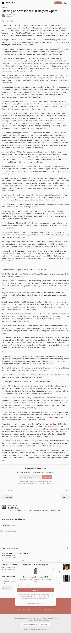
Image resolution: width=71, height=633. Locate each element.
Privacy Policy (22, 596)
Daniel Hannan (13, 557)
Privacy (31, 620)
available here (48, 426)
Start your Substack (30, 624)
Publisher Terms (53, 618)
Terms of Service (45, 594)
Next (63, 497)
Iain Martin (12, 569)
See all (5, 588)
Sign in (66, 3)
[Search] (68, 548)
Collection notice (44, 620)
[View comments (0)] (8, 21)
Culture (4, 7)
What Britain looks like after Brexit (15, 553)
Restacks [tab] (13, 525)
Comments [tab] (6, 525)
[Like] (3, 21)
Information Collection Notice (30, 598)
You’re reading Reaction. (9, 556)
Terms (36, 620)
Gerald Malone (10, 15)
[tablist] (9, 525)
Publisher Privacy (41, 618)
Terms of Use (36, 596)
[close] (53, 568)
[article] (35, 556)
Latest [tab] (8, 548)
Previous (9, 497)
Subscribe (58, 3)
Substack (26, 629)
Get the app (44, 624)
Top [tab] (4, 548)
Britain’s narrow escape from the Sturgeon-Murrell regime (24, 565)
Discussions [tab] (15, 548)
